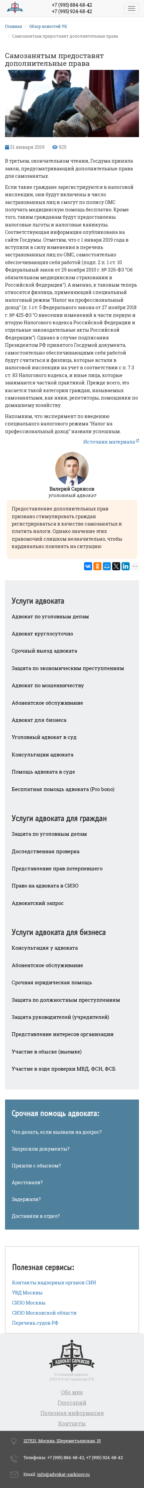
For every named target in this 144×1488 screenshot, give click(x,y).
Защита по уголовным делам (49, 833)
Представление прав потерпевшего (57, 868)
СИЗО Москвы (29, 1302)
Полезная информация (72, 1412)
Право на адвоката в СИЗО (45, 885)
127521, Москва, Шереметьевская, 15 (62, 1441)
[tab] (72, 597)
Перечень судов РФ (35, 1323)
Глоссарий (72, 1402)
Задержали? (26, 1199)
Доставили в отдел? (36, 1216)
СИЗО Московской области (44, 1313)
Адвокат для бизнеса (39, 719)
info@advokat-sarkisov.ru (63, 1474)
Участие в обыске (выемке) (47, 1051)
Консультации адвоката (42, 754)
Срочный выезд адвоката (44, 650)
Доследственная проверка (45, 851)
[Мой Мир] (107, 566)
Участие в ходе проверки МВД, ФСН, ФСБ (64, 1068)
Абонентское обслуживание (47, 702)
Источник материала (109, 442)
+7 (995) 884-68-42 (72, 5)
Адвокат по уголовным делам (50, 616)
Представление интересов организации (63, 1034)
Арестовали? (27, 1182)
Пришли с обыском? (36, 1165)
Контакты (72, 1423)
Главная (13, 26)
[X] (116, 566)
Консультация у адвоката (45, 947)
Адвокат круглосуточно (42, 633)
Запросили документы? (41, 1149)
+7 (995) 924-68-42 (72, 11)
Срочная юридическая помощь (52, 982)
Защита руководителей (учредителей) (60, 1017)
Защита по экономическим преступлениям (68, 668)
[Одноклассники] (97, 566)
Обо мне (72, 1392)
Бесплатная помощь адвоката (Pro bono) (63, 789)
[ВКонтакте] (88, 566)
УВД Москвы (27, 1292)
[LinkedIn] (126, 566)
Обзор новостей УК (48, 26)
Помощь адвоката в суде (43, 771)
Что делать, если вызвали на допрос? (57, 1132)
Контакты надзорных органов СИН (54, 1282)
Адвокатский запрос (38, 903)
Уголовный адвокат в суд (44, 737)
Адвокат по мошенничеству (48, 685)
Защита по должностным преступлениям (66, 999)
